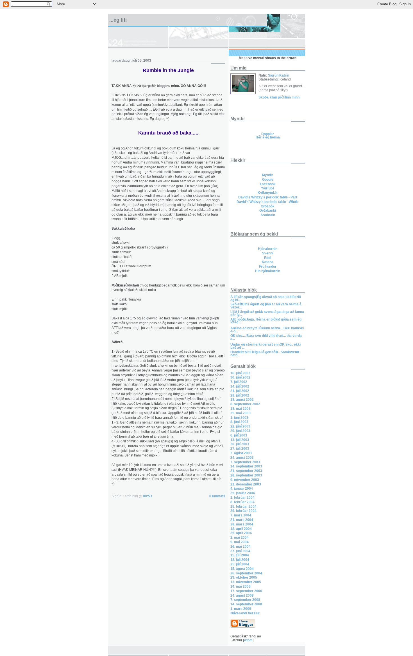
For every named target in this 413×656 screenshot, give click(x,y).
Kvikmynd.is (268, 193)
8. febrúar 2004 (242, 502)
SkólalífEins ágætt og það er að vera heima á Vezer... (265, 305)
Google (267, 180)
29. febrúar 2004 (243, 511)
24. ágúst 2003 (242, 458)
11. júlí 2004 (239, 555)
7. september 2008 (245, 600)
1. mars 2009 (240, 609)
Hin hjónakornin (267, 271)
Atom (248, 640)
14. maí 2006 (240, 586)
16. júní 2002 (240, 373)
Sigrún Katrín (278, 75)
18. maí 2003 (240, 409)
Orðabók (267, 206)
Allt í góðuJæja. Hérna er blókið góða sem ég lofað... (265, 320)
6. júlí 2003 (238, 435)
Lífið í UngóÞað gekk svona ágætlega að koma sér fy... (267, 313)
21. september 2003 (246, 471)
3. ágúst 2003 (241, 453)
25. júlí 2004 (239, 564)
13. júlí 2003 (239, 440)
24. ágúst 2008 (242, 595)
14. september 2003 (246, 466)
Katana (267, 262)
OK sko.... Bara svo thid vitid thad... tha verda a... (266, 337)
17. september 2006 (246, 591)
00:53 (147, 496)
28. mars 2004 (241, 524)
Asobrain (267, 215)
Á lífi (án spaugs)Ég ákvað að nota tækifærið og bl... (265, 298)
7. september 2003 (245, 462)
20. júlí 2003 (239, 444)
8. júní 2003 (239, 422)
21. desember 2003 (245, 484)
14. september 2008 (246, 604)
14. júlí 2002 (239, 386)
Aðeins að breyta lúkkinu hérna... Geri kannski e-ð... (267, 329)
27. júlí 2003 (239, 449)
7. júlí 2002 (238, 382)
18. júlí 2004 (239, 560)
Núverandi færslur (245, 613)
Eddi (267, 258)
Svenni (267, 253)
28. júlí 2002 (239, 395)
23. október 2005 (243, 577)
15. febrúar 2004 (243, 507)
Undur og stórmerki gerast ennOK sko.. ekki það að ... (265, 346)
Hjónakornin (267, 249)
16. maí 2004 (240, 546)
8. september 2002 (245, 404)
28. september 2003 (246, 475)
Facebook (268, 184)
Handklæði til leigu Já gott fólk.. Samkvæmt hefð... (264, 353)
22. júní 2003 (240, 426)
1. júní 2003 (239, 418)
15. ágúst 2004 (242, 569)
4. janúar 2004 (241, 489)
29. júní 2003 (240, 431)
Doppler (267, 134)
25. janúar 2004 (242, 493)
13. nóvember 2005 (245, 582)
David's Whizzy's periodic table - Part (267, 197)
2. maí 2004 (239, 537)
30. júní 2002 (240, 377)
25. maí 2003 (240, 413)
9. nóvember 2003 (244, 480)
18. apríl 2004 (241, 529)
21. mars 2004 (241, 520)
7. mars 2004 (240, 515)
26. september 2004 (246, 573)
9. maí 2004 (239, 542)
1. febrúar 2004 (242, 498)
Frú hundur (267, 266)
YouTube (267, 188)
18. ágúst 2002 (242, 400)
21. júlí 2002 (239, 391)
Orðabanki (267, 210)
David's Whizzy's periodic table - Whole (268, 202)
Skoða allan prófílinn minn (278, 97)
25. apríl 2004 (241, 533)
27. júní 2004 (240, 551)
